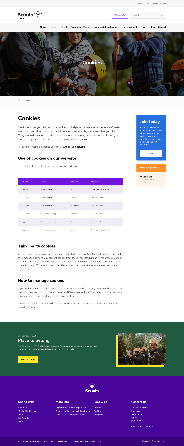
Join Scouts (120, 15)
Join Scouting (24, 418)
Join (147, 4)
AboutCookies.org (74, 146)
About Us (22, 407)
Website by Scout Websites (153, 441)
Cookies (140, 4)
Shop (152, 27)
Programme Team (80, 27)
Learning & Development (106, 27)
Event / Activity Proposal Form (70, 414)
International (130, 27)
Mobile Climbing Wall (28, 411)
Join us (151, 153)
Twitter (97, 411)
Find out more (28, 359)
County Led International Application (73, 411)
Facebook (98, 407)
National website (159, 4)
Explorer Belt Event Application (71, 407)
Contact (162, 27)
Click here (148, 427)
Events (64, 27)
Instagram (98, 414)
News (53, 27)
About (43, 27)
